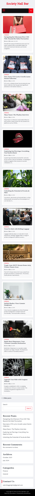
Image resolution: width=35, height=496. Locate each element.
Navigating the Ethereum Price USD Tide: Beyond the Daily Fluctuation (16, 38)
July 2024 (6, 461)
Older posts (7, 398)
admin (6, 41)
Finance (6, 34)
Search (5, 405)
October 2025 (7, 457)
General (6, 74)
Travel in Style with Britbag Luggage (16, 229)
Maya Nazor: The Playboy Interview (16, 115)
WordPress (27, 493)
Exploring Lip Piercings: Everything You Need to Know (16, 152)
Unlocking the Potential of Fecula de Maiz (16, 437)
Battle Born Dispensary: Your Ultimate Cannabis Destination (15, 342)
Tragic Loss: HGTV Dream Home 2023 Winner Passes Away (17, 266)
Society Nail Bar (17, 3)
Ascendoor (13, 493)
